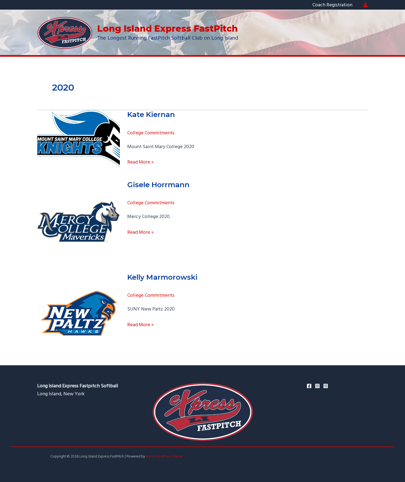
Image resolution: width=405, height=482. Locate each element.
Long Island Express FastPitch (167, 28)
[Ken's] (325, 385)
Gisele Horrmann (158, 184)
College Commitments (150, 132)
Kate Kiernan (151, 114)
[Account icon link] (365, 4)
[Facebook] (309, 385)
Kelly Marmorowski (162, 277)
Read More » (140, 162)
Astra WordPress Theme (164, 456)
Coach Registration (332, 4)
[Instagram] (317, 385)
